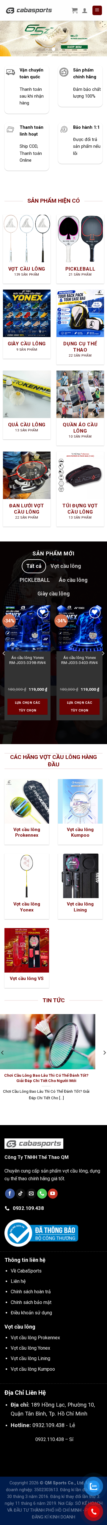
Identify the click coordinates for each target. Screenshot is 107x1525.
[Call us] (42, 1197)
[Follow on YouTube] (53, 1197)
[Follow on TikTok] (21, 1197)
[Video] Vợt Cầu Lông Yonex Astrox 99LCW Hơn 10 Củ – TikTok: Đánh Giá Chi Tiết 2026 (54, 1082)
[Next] (103, 669)
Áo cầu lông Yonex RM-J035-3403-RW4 (79, 664)
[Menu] (97, 10)
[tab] (34, 570)
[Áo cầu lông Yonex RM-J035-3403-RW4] (79, 632)
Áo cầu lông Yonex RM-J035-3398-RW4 (27, 664)
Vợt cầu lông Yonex (30, 1352)
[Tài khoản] (85, 10)
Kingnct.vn (59, 1457)
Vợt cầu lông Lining (30, 1362)
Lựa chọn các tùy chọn (27, 710)
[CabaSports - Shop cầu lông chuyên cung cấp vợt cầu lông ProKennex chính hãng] (29, 10)
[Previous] (4, 669)
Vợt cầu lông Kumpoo (33, 1372)
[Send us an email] (31, 1197)
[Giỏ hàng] (75, 10)
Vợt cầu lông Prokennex (35, 1341)
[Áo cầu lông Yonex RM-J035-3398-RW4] (27, 632)
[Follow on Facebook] (10, 1197)
